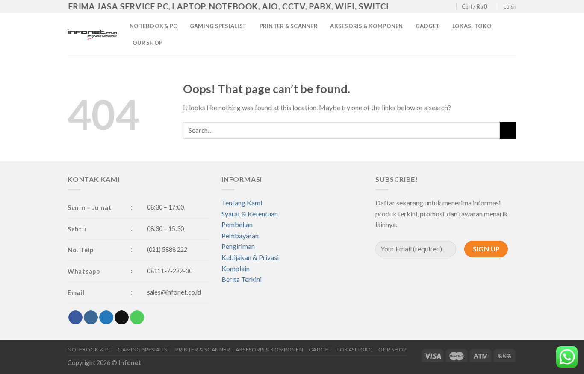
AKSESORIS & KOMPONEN (366, 26)
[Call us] (449, 7)
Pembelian (237, 224)
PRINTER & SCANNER (289, 26)
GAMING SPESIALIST (218, 26)
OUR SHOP (147, 42)
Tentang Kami (241, 203)
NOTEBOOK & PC (153, 26)
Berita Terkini (241, 279)
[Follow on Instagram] (424, 7)
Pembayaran (240, 235)
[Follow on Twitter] (432, 7)
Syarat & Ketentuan (249, 214)
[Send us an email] (440, 7)
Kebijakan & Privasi (250, 257)
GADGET (428, 26)
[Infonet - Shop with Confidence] (92, 34)
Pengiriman (238, 246)
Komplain (235, 268)
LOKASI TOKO (472, 26)
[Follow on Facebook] (416, 7)
